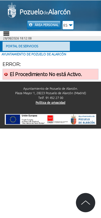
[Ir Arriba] (85, 202)
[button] (68, 25)
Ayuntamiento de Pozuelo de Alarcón (34, 54)
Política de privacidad (50, 102)
